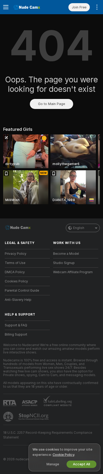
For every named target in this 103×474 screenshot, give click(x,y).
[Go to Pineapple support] (8, 417)
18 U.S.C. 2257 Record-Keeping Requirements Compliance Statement (47, 435)
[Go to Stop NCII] (34, 416)
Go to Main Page (51, 104)
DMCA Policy (15, 272)
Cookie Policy (63, 455)
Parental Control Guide (22, 290)
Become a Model (66, 254)
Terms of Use (15, 263)
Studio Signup (64, 263)
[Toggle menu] (6, 7)
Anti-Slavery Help (18, 300)
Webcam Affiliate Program (73, 272)
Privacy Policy (15, 254)
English (78, 228)
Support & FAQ (16, 325)
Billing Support (16, 334)
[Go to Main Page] (32, 7)
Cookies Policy (16, 281)
